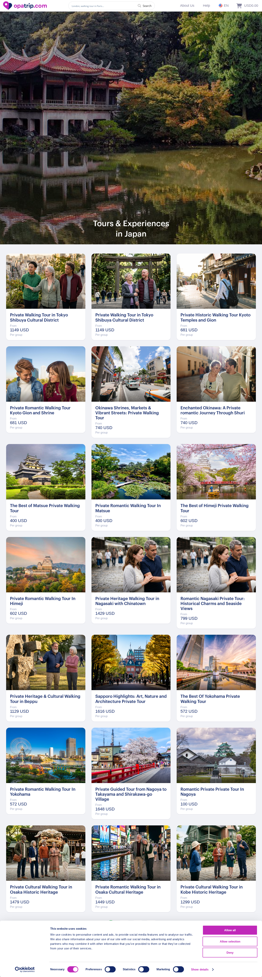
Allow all (230, 930)
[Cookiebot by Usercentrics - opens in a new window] (25, 969)
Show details (199, 969)
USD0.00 (251, 5)
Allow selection (230, 941)
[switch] (110, 969)
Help (206, 5)
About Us (187, 5)
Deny (230, 952)
